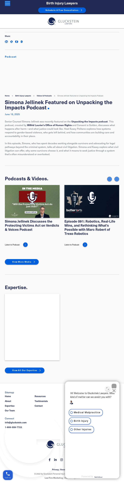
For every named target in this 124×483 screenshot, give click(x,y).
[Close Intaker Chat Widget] (114, 386)
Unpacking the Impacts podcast (89, 121)
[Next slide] (116, 179)
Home (7, 96)
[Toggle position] (107, 388)
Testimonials (41, 401)
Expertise (10, 405)
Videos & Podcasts (44, 96)
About (8, 401)
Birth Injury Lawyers (62, 3)
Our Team (10, 410)
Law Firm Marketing (54, 477)
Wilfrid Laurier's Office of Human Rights (49, 125)
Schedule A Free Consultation (62, 10)
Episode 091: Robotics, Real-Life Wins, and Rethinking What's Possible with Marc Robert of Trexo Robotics (89, 227)
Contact (39, 405)
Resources (40, 396)
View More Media (21, 261)
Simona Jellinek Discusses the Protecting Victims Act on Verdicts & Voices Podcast (32, 225)
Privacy (55, 469)
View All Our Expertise (24, 370)
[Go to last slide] (109, 179)
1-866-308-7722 (13, 427)
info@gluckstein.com (16, 422)
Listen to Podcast (12, 244)
